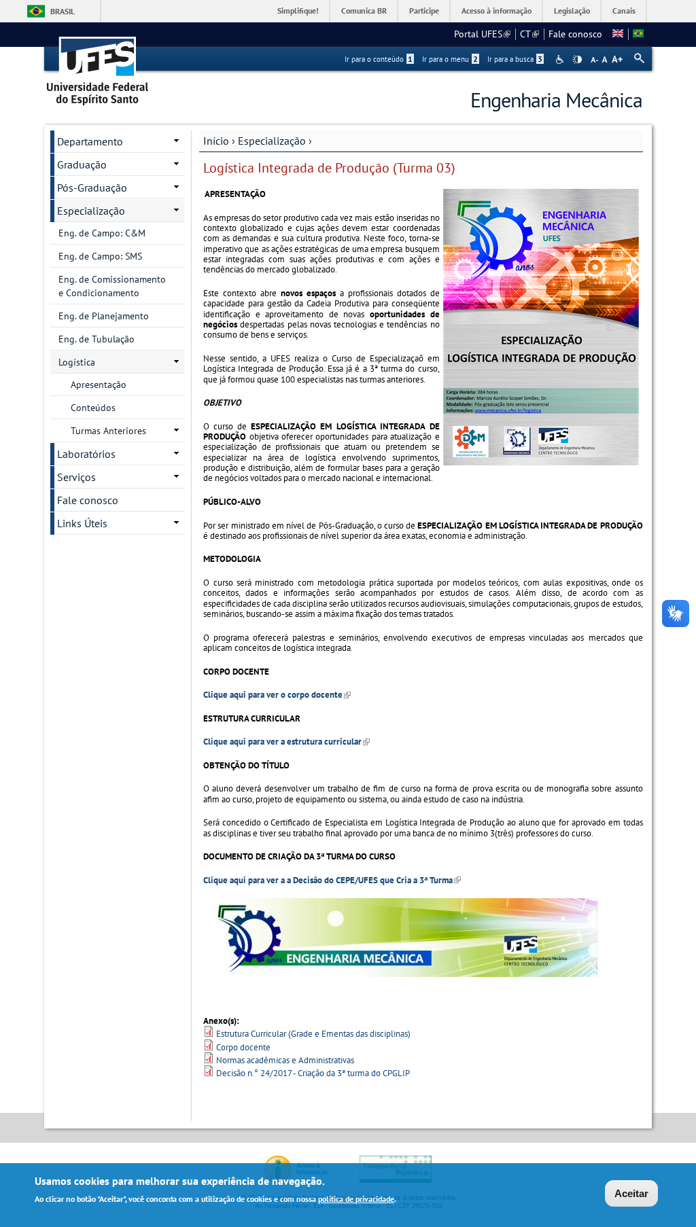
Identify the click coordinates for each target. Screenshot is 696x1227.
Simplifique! (298, 10)
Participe (424, 10)
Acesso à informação (497, 10)
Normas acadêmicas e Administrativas (285, 1060)
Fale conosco (575, 34)
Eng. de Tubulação (96, 339)
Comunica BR (364, 10)
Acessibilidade (561, 59)
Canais (624, 10)
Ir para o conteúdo (379, 59)
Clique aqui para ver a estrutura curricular (286, 741)
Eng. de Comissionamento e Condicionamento (112, 286)
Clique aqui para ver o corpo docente (277, 694)
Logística (76, 362)
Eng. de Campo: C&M (101, 233)
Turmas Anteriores (108, 431)
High (577, 60)
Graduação (82, 164)
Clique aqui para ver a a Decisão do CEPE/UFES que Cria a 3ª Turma (332, 880)
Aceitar (631, 1193)
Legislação (572, 10)
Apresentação (98, 384)
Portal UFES (482, 34)
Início (216, 140)
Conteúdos (93, 408)
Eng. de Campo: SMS (100, 256)
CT (529, 34)
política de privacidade (356, 1199)
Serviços (76, 477)
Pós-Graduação (92, 187)
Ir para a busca (514, 59)
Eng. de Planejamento (103, 316)
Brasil (62, 11)
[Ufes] (98, 66)
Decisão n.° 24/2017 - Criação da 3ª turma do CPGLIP (313, 1073)
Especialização (272, 140)
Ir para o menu (450, 59)
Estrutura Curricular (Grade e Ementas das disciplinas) (313, 1033)
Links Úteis (82, 523)
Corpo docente (243, 1047)
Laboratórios (86, 454)
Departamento (90, 141)
